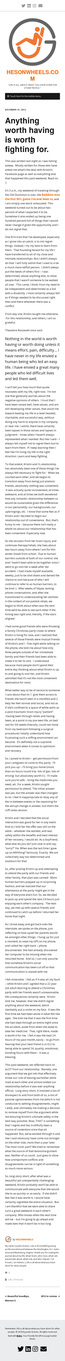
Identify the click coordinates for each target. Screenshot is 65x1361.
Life (10, 1279)
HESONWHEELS (24, 1239)
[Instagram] (34, 5)
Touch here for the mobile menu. (25, 96)
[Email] (40, 5)
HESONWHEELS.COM (33, 75)
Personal (18, 1279)
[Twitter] (23, 5)
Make (19, 1336)
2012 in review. (49, 1296)
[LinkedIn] (29, 5)
